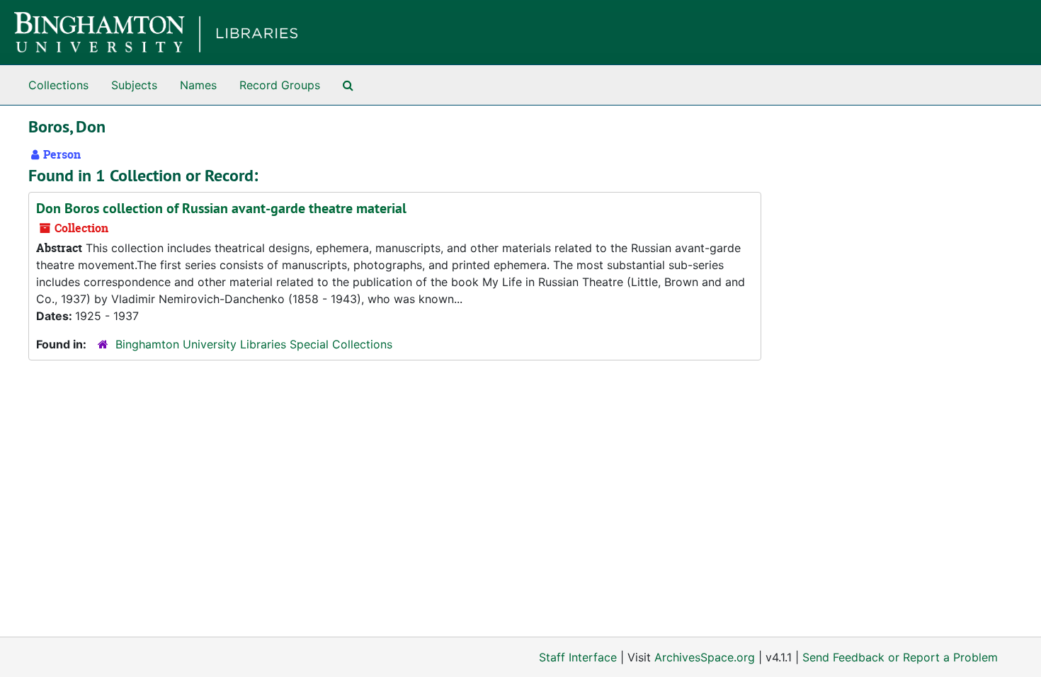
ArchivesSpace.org (704, 657)
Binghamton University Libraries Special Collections (253, 344)
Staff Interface (578, 657)
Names (198, 85)
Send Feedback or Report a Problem (900, 657)
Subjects (134, 85)
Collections (58, 85)
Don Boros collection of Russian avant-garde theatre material (221, 208)
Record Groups (279, 85)
